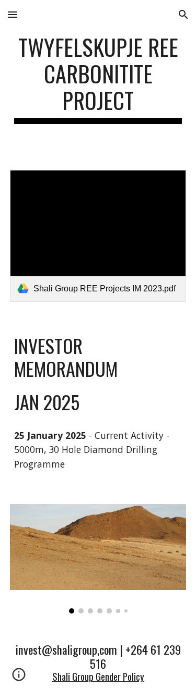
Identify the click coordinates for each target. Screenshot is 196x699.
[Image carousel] (98, 559)
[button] (12, 14)
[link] (98, 236)
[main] (98, 78)
